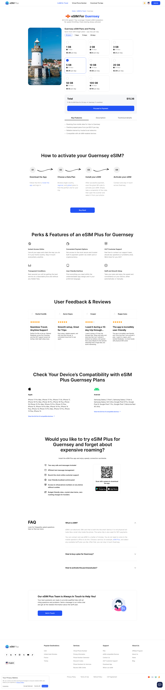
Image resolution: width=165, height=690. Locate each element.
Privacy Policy (71, 677)
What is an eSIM (108, 667)
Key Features (76, 118)
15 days (84, 35)
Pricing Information (79, 654)
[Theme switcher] (144, 3)
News (134, 657)
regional (60, 185)
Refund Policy (98, 677)
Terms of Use (85, 677)
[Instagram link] (19, 655)
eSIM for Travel (63, 3)
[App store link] (112, 489)
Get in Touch (50, 613)
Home (74, 11)
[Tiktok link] (32, 655)
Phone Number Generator (81, 657)
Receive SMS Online (79, 667)
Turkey (46, 661)
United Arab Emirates (50, 654)
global (69, 185)
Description (101, 118)
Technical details (125, 118)
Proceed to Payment (100, 108)
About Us (135, 654)
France (46, 657)
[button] (149, 3)
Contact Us (106, 657)
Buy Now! (82, 210)
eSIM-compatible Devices (111, 654)
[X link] (24, 655)
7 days (77, 35)
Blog (133, 661)
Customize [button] (5, 686)
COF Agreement (112, 677)
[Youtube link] (28, 655)
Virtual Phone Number (79, 3)
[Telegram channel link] (15, 655)
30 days (92, 35)
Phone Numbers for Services (82, 664)
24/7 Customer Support (110, 661)
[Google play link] (100, 489)
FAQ (104, 651)
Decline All (37, 686)
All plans (68, 35)
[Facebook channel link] (7, 655)
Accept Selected (28, 686)
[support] (160, 685)
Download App (107, 664)
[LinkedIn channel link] (11, 655)
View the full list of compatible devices (40, 416)
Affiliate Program (137, 651)
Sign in (156, 3)
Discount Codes (78, 661)
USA (45, 651)
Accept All (45, 686)
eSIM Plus (116, 539)
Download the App (96, 3)
